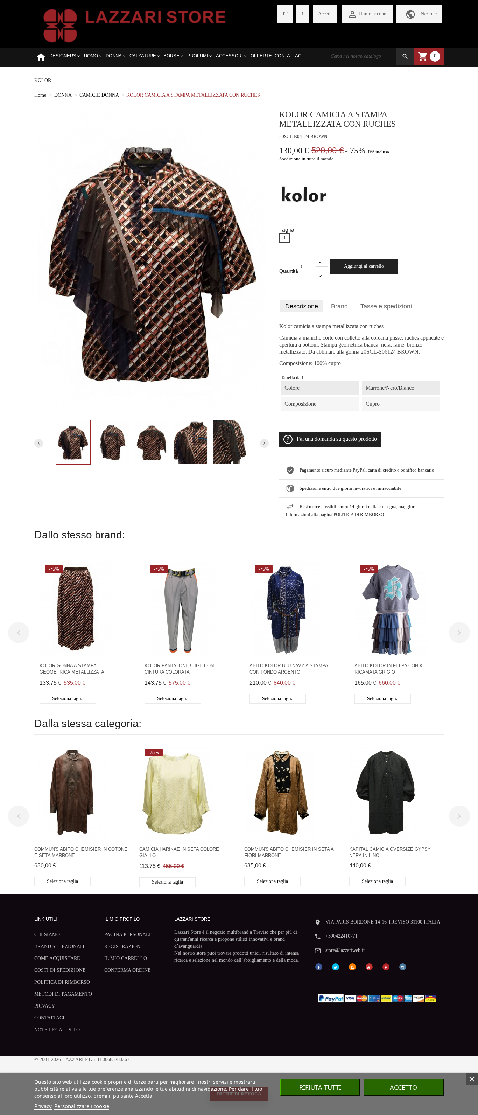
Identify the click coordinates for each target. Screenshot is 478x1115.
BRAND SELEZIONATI (59, 946)
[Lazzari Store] (134, 25)
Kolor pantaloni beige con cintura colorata (179, 669)
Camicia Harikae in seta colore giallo (179, 852)
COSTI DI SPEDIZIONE (60, 970)
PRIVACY (44, 1006)
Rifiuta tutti (320, 1087)
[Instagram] (402, 966)
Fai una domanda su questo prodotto (337, 439)
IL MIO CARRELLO (125, 958)
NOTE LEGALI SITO (57, 1029)
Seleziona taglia (67, 698)
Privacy (43, 1105)
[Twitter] (335, 966)
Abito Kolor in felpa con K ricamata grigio (388, 669)
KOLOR (42, 80)
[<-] (18, 632)
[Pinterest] (385, 966)
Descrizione (301, 306)
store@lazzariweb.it (345, 950)
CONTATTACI (49, 1017)
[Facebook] (318, 966)
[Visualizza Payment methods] (379, 996)
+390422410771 (341, 936)
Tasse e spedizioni (386, 306)
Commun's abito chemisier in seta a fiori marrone (288, 852)
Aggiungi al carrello (364, 266)
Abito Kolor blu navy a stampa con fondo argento (288, 669)
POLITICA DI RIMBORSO (62, 982)
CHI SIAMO (47, 934)
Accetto (403, 1087)
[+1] (322, 263)
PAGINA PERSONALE (128, 934)
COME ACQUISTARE (57, 958)
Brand (339, 306)
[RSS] (352, 966)
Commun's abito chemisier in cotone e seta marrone (80, 852)
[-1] (322, 276)
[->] (459, 632)
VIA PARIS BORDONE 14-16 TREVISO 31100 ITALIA (382, 922)
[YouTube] (369, 966)
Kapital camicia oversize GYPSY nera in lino (390, 852)
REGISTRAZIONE (123, 946)
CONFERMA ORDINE (127, 970)
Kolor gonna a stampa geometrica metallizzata (72, 669)
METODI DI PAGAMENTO (63, 994)
